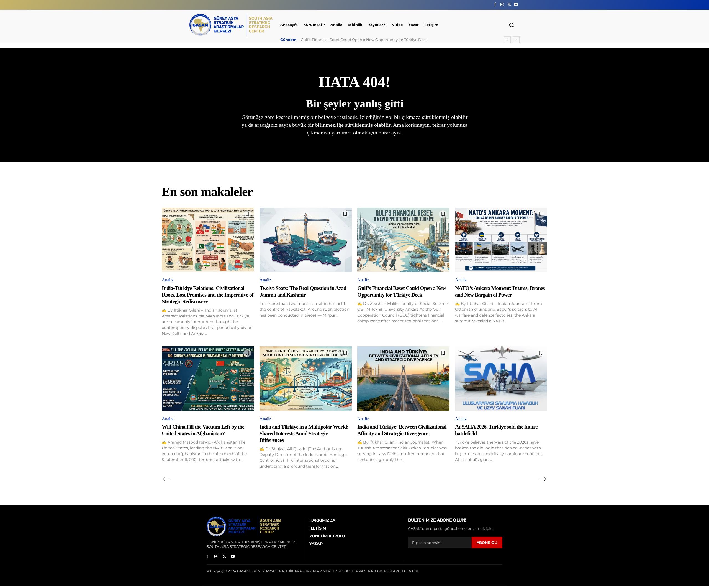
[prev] (507, 39)
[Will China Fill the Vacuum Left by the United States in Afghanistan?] (208, 378)
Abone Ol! (487, 542)
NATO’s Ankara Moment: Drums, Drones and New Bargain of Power (361, 39)
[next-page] (542, 479)
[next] (516, 39)
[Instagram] (502, 4)
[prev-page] (166, 479)
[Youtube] (516, 4)
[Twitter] (509, 4)
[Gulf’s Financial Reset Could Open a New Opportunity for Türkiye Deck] (403, 240)
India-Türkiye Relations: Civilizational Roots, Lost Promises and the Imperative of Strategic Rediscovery (207, 294)
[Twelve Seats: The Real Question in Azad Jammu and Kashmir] (306, 240)
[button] (512, 25)
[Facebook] (495, 4)
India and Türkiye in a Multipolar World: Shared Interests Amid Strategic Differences (304, 433)
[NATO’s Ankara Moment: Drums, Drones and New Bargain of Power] (501, 240)
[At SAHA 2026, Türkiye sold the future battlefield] (501, 378)
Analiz (167, 280)
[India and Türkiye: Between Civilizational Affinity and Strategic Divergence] (403, 378)
